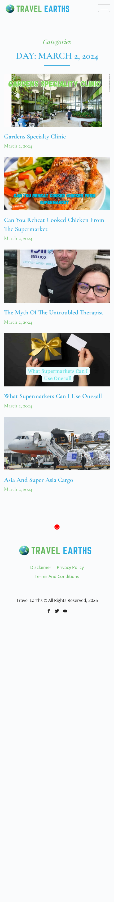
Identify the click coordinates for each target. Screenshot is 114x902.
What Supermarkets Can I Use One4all (53, 396)
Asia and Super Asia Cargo (38, 480)
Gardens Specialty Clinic (35, 136)
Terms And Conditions (57, 576)
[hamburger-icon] (104, 8)
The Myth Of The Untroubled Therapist (53, 312)
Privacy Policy (70, 567)
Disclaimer (40, 567)
